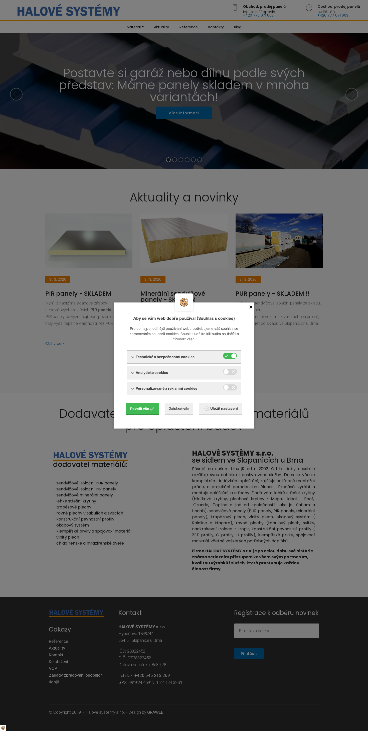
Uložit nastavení (224, 408)
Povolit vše (139, 408)
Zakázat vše (179, 408)
